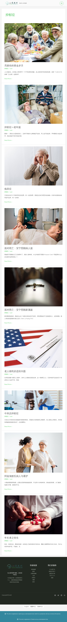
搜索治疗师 (52, 573)
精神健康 (33, 569)
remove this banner (55, 613)
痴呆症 (8, 189)
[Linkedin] (61, 595)
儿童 (33, 575)
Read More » (8, 78)
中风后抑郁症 (11, 413)
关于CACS (52, 575)
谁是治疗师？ (52, 571)
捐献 (52, 577)
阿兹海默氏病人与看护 (16, 476)
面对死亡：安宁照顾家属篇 (18, 309)
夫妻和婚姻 (33, 573)
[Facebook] (55, 595)
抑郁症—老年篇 (12, 127)
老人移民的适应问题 (15, 371)
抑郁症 (6, 68)
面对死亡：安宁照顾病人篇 (18, 248)
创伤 (33, 581)
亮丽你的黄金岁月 (13, 65)
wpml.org (21, 613)
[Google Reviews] (64, 595)
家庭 (33, 571)
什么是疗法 (52, 569)
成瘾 (33, 579)
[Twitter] (58, 595)
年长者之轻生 (11, 537)
